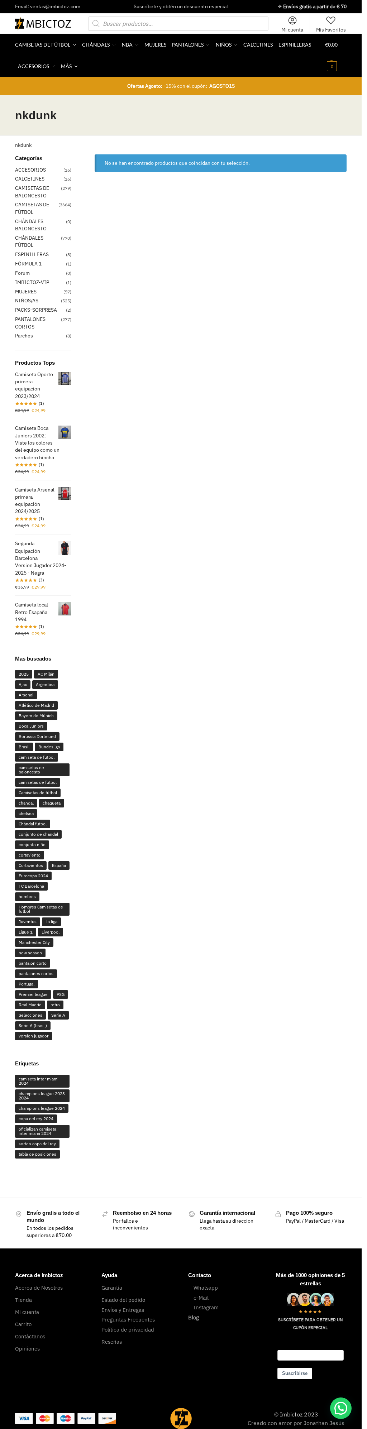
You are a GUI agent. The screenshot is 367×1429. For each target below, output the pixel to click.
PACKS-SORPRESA (36, 310)
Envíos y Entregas (122, 1309)
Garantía (111, 1287)
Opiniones (27, 1348)
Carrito (23, 1324)
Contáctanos (30, 1336)
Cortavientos (31, 865)
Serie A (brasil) (33, 1025)
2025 (24, 674)
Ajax (23, 684)
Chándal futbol (33, 823)
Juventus (28, 921)
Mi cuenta (292, 30)
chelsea (26, 813)
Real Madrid (30, 1004)
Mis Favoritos (331, 30)
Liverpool (50, 932)
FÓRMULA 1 (28, 263)
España (59, 865)
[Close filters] (73, 159)
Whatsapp (206, 1287)
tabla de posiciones (37, 1154)
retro (55, 1004)
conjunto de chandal (38, 834)
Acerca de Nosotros (39, 1287)
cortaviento (29, 855)
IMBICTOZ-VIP (32, 282)
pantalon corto (33, 963)
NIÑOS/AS (26, 300)
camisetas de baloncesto (31, 770)
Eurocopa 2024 (33, 875)
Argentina (45, 684)
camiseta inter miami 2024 (38, 1081)
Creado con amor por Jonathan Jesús (296, 1422)
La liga (51, 921)
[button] (336, 55)
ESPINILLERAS (32, 254)
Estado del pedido (123, 1299)
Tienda (23, 1299)
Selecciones (30, 1015)
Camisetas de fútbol (38, 792)
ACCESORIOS (30, 170)
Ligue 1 (26, 932)
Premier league (33, 994)
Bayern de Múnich (36, 715)
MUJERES (26, 291)
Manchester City (34, 942)
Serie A (58, 1015)
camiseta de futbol (36, 757)
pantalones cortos (36, 973)
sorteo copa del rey (37, 1143)
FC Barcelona (31, 886)
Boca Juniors (31, 726)
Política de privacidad (127, 1329)
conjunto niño (32, 844)
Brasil (24, 746)
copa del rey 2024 (36, 1118)
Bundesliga (49, 746)
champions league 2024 (42, 1108)
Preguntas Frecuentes (128, 1319)
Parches (24, 335)
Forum (22, 273)
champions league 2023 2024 (42, 1095)
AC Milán (46, 674)
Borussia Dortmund (37, 736)
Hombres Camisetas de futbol (41, 909)
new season (30, 952)
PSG (61, 994)
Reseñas (111, 1341)
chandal (26, 803)
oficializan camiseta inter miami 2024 (37, 1131)
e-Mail (201, 1297)
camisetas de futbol (38, 782)
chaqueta (52, 803)
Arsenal (26, 694)
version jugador (33, 1036)
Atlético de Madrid (36, 705)
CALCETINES (29, 179)
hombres (27, 896)
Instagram (206, 1307)
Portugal (26, 984)
